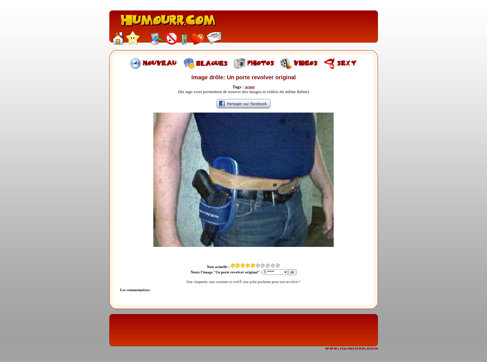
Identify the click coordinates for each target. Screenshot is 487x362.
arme (250, 87)
